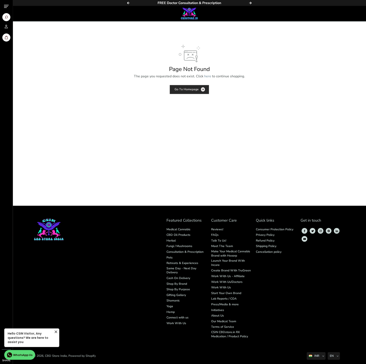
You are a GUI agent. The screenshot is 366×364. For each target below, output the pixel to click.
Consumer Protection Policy (274, 229)
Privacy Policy (265, 235)
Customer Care (224, 220)
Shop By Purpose (178, 289)
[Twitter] (313, 231)
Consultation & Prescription (185, 252)
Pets (169, 258)
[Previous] (128, 3)
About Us (217, 316)
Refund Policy (265, 241)
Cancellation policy (268, 252)
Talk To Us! (218, 241)
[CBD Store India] (189, 13)
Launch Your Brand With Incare (228, 263)
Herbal (171, 241)
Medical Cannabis (178, 229)
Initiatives (217, 310)
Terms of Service (222, 327)
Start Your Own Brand (226, 293)
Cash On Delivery (178, 278)
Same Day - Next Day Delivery (181, 270)
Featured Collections (184, 220)
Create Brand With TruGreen (231, 270)
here (207, 76)
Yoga (169, 306)
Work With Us (176, 323)
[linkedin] (337, 231)
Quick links (265, 220)
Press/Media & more (225, 304)
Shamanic (173, 301)
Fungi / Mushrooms (179, 246)
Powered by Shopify (82, 356)
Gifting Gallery (176, 295)
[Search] (6, 17)
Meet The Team (222, 246)
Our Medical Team (223, 321)
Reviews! (217, 229)
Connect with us (177, 317)
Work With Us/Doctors (227, 282)
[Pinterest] (329, 231)
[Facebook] (305, 231)
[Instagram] (321, 231)
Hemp (170, 312)
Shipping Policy (266, 246)
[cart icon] (6, 37)
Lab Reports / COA (224, 299)
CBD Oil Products (178, 235)
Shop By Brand (176, 284)
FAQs (215, 235)
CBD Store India (56, 356)
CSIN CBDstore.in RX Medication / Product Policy (229, 334)
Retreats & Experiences (182, 263)
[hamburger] (6, 6)
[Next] (250, 3)
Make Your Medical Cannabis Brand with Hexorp (230, 253)
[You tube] (305, 239)
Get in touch (311, 220)
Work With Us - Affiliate (228, 276)
